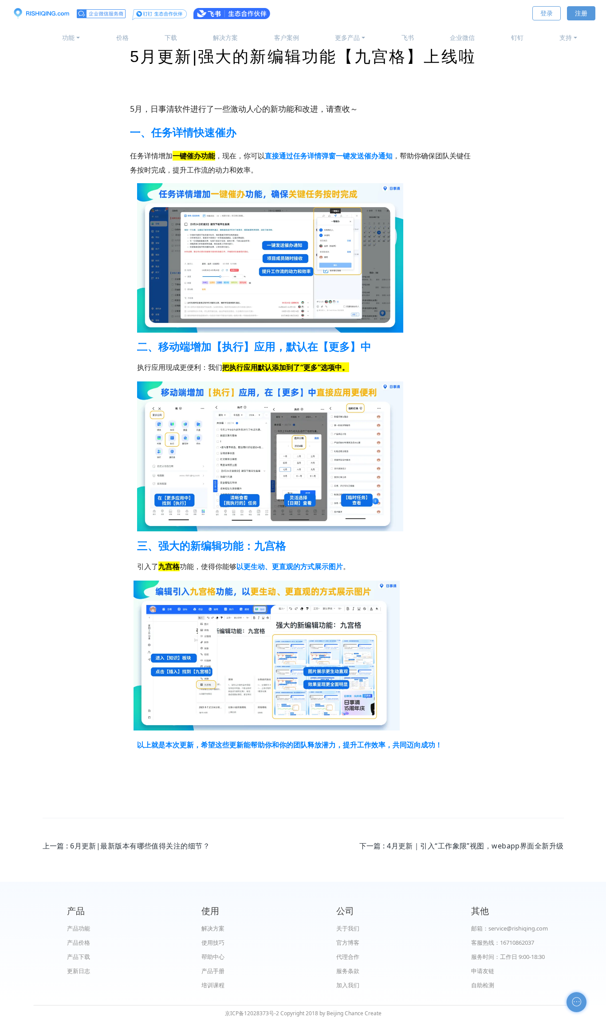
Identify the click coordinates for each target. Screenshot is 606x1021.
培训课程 (212, 985)
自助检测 (482, 985)
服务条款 (347, 971)
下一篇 (461, 846)
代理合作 (347, 957)
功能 (68, 37)
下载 (171, 37)
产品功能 (78, 928)
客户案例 (286, 37)
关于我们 (347, 928)
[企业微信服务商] (101, 13)
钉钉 (517, 37)
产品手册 (212, 971)
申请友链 (482, 971)
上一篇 (126, 846)
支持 (565, 37)
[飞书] (231, 13)
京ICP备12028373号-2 (252, 1013)
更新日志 (78, 971)
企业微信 (462, 37)
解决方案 (225, 37)
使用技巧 (212, 942)
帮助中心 (212, 957)
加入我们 (347, 985)
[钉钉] (159, 13)
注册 (581, 13)
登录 (546, 13)
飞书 (407, 37)
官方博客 (347, 942)
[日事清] (41, 13)
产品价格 (78, 942)
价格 (122, 37)
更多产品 (347, 37)
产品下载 (78, 957)
